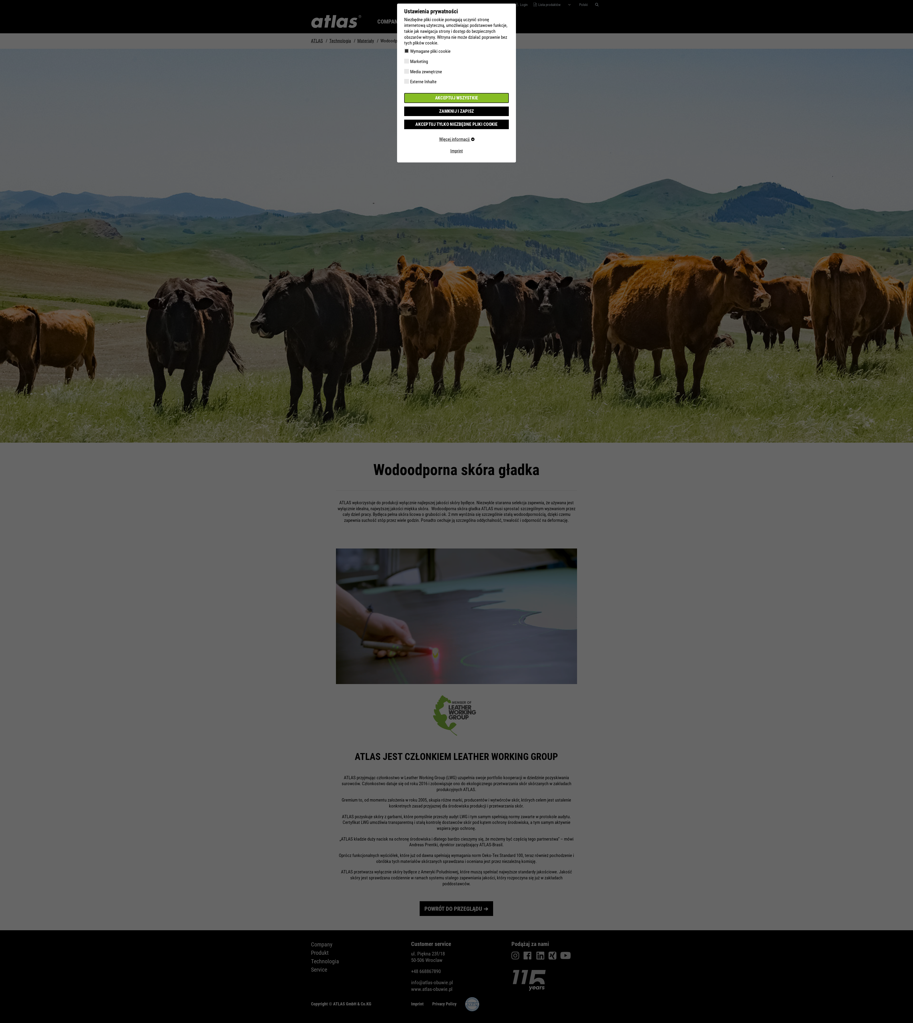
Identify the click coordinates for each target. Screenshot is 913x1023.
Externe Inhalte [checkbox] (423, 81)
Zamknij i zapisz (456, 111)
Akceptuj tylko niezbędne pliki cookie (456, 124)
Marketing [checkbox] (419, 61)
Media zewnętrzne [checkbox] (426, 71)
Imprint (456, 151)
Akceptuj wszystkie (456, 98)
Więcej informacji (455, 139)
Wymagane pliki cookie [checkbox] (430, 51)
